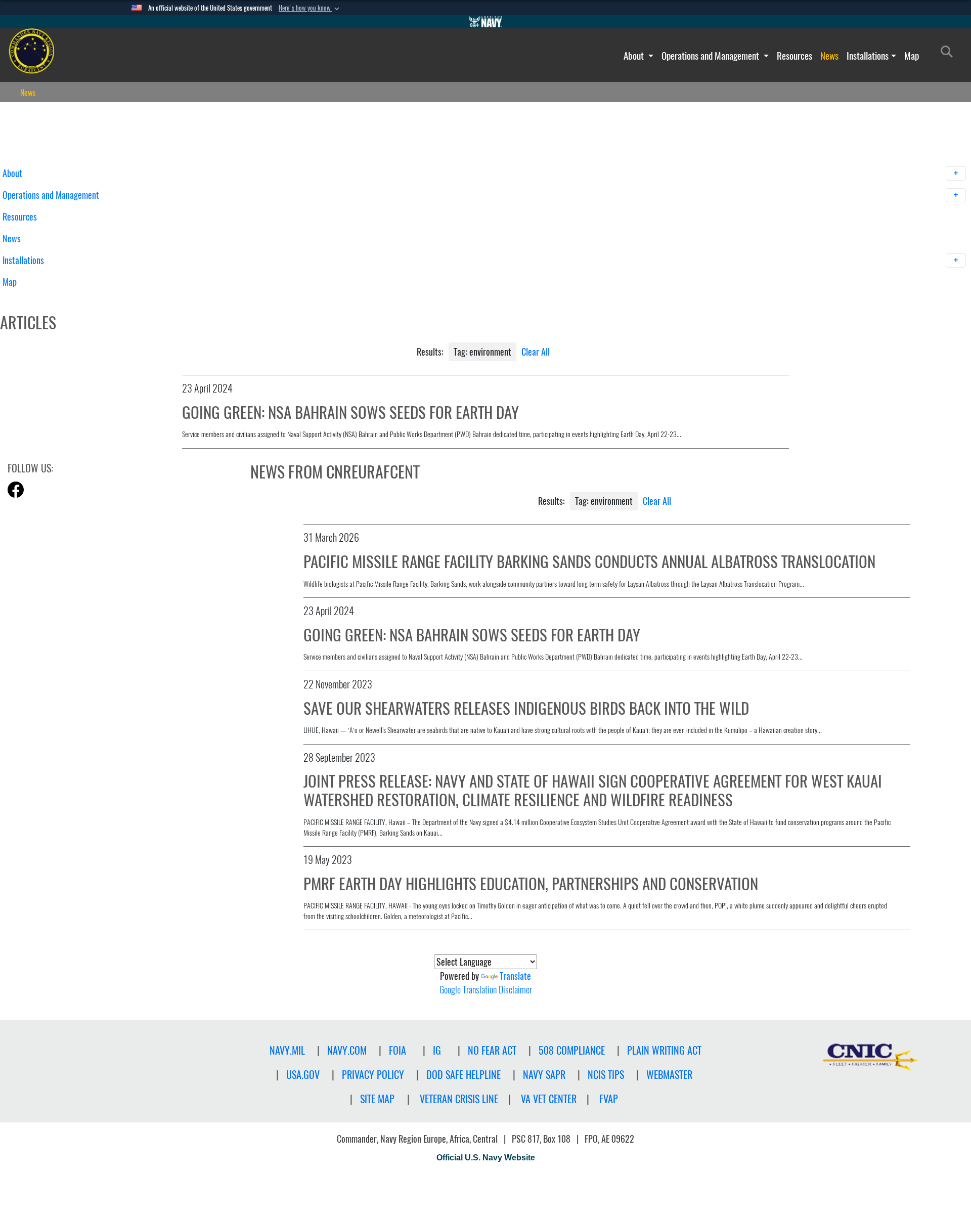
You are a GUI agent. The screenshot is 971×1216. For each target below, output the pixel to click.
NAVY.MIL (287, 1050)
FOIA (397, 1050)
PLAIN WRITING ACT (664, 1050)
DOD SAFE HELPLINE (463, 1074)
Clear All (535, 351)
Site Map (377, 1099)
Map (911, 55)
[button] (310, 8)
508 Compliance (572, 1050)
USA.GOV (303, 1074)
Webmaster (669, 1074)
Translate (515, 976)
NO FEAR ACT (492, 1050)
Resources (794, 55)
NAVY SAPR (544, 1074)
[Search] (55, 299)
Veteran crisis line (459, 1099)
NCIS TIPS (606, 1074)
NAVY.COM (347, 1050)
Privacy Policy (373, 1074)
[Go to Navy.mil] (485, 21)
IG (437, 1050)
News (829, 55)
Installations (868, 55)
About (635, 55)
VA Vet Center (549, 1099)
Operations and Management (711, 55)
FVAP (608, 1099)
